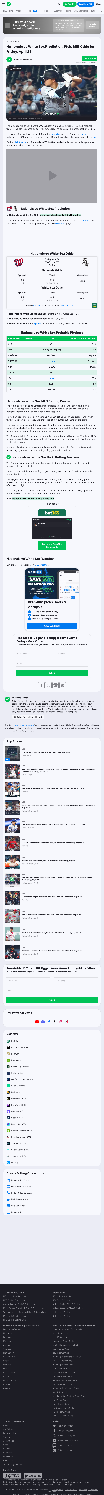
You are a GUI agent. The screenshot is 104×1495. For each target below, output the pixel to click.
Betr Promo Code (60, 1400)
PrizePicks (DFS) (18, 1105)
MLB (17, 41)
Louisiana (7, 1337)
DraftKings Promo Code (62, 1364)
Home (9, 41)
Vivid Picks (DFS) (18, 1143)
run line (84, 134)
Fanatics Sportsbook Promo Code (67, 1329)
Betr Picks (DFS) (18, 1124)
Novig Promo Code (60, 1353)
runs (95, 137)
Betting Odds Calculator (21, 1180)
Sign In (98, 4)
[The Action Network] (9, 4)
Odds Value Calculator (21, 1186)
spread (37, 323)
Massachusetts (10, 1372)
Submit (52, 673)
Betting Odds (17, 1212)
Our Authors (8, 1429)
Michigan (7, 1364)
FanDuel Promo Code (61, 1368)
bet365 (36, 305)
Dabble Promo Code (61, 1392)
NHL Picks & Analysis (61, 1316)
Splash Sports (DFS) (20, 1150)
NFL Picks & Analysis (61, 1296)
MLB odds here (67, 305)
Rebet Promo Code (60, 1404)
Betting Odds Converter (21, 1193)
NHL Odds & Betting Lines (14, 1320)
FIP (48, 361)
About (6, 1425)
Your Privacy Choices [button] (12, 1464)
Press (5, 1445)
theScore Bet (17, 1073)
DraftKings (16, 1060)
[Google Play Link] (33, 1475)
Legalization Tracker (12, 1329)
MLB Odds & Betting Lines (14, 1316)
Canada (6, 1388)
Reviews (12, 1034)
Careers (6, 1437)
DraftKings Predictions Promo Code (68, 1357)
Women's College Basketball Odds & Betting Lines (25, 1312)
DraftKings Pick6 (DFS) (21, 1130)
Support (6, 1449)
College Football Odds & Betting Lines (19, 1304)
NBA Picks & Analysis (61, 1300)
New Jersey (8, 1353)
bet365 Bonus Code (61, 1337)
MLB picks (20, 142)
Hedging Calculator (19, 1199)
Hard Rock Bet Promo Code (64, 1380)
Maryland (7, 1341)
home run (83, 220)
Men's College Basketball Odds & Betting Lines (23, 1308)
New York (7, 1333)
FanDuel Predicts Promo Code (65, 1345)
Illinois (6, 1360)
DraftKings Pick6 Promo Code (65, 1388)
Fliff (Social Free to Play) (22, 1079)
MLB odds (60, 223)
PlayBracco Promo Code (63, 1408)
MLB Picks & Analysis (61, 1312)
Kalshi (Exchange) (19, 1086)
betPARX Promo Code (62, 1376)
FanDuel (14, 1162)
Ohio (5, 1368)
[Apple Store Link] (12, 1475)
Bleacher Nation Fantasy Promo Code (69, 1396)
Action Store (8, 1441)
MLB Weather (41, 564)
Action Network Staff (23, 59)
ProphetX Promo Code (62, 1360)
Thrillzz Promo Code (61, 1412)
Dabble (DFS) (17, 1111)
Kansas (6, 1376)
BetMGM (15, 1054)
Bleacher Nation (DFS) (21, 1137)
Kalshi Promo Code (60, 1349)
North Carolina (9, 1380)
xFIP (54, 361)
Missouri (6, 1384)
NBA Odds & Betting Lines (14, 1300)
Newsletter (8, 1456)
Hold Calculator (18, 1206)
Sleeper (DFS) (17, 1118)
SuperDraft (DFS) (19, 1156)
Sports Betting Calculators (25, 1173)
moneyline (55, 134)
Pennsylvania (9, 1357)
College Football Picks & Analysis (66, 1304)
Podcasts (7, 1452)
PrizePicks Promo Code (62, 1416)
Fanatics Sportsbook (20, 1047)
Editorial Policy (9, 1433)
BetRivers (15, 1092)
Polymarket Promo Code (63, 1341)
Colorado (7, 1349)
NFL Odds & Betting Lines (14, 1296)
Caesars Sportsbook (20, 1066)
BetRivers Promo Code (62, 1384)
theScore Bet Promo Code (63, 1372)
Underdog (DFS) (18, 1098)
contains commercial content (23, 725)
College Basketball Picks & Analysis (67, 1308)
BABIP (51, 378)
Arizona (6, 1345)
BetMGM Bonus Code (61, 1333)
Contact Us (8, 1460)
